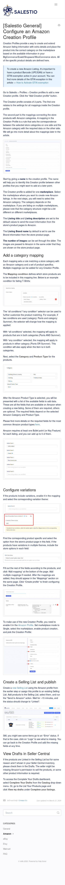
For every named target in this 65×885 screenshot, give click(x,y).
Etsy (5, 843)
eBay (5, 838)
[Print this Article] (59, 25)
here (37, 424)
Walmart (6, 848)
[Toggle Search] (58, 813)
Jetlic (22, 861)
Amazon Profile (25, 625)
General (6, 828)
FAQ (5, 853)
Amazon (7, 833)
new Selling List (20, 687)
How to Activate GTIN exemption (32, 82)
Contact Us (23, 800)
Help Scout (42, 861)
